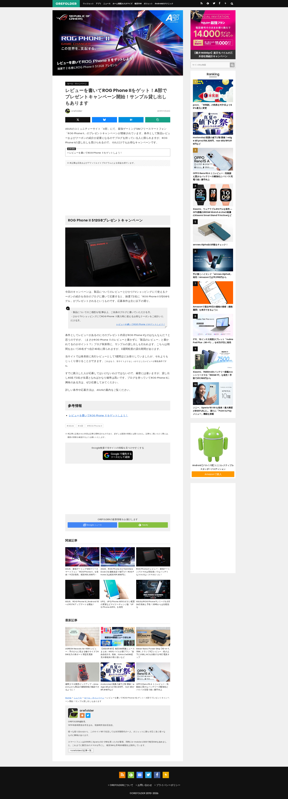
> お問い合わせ (144, 785)
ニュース (107, 3)
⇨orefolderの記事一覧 (80, 750)
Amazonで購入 (213, 474)
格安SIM (138, 3)
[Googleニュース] (139, 775)
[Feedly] (207, 3)
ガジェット (148, 3)
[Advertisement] (117, 190)
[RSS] (201, 3)
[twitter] (213, 3)
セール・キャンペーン (77, 83)
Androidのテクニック (164, 3)
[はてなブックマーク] (131, 119)
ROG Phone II (95, 426)
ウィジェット (88, 3)
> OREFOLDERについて (120, 785)
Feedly (145, 525)
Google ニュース (94, 525)
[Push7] (225, 3)
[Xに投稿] (77, 119)
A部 (81, 426)
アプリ (98, 3)
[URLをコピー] (157, 119)
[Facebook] (219, 3)
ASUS (71, 426)
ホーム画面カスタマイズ (122, 3)
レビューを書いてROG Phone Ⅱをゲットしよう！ (95, 152)
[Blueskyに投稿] (104, 119)
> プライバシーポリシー (167, 785)
